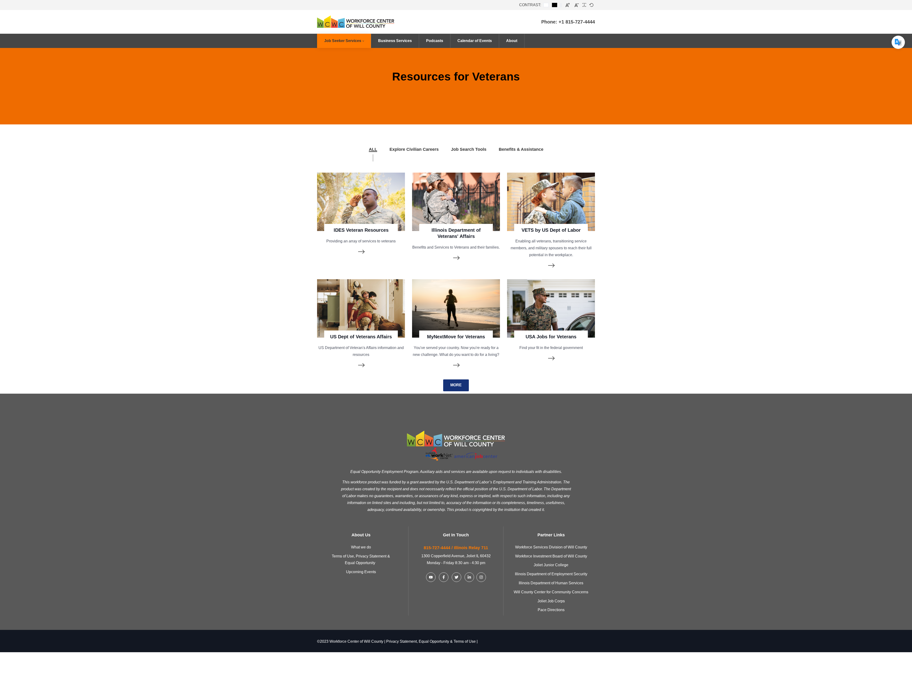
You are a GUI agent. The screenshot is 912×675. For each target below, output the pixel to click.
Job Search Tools (468, 149)
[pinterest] (431, 577)
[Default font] (591, 5)
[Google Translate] (898, 42)
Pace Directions (551, 610)
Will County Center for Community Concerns (551, 592)
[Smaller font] (577, 5)
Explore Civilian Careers (414, 149)
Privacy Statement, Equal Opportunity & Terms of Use (431, 641)
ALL (373, 149)
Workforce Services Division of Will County (551, 547)
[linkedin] (443, 577)
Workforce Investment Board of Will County (551, 556)
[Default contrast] (546, 5)
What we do (361, 547)
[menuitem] (344, 41)
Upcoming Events (361, 572)
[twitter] (456, 577)
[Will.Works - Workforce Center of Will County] (363, 22)
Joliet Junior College (551, 565)
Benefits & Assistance (521, 149)
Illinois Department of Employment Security (551, 574)
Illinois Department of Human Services (551, 583)
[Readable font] (584, 5)
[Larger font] (568, 5)
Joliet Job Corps (551, 601)
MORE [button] (456, 385)
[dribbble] (469, 577)
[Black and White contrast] (554, 5)
